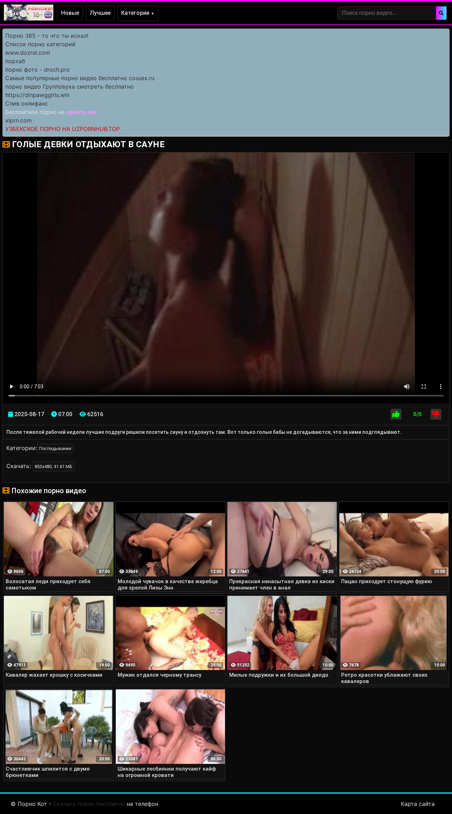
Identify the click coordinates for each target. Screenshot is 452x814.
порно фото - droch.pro (37, 69)
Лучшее (100, 13)
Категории (137, 13)
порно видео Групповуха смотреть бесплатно (69, 86)
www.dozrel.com (27, 52)
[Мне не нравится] (435, 414)
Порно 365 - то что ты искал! (46, 35)
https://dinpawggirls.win (37, 94)
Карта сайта (418, 803)
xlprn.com (18, 120)
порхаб (15, 61)
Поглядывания (55, 448)
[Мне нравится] (396, 414)
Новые (70, 13)
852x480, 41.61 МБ (53, 466)
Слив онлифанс (26, 103)
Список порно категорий (40, 44)
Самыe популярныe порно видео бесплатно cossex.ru (79, 78)
